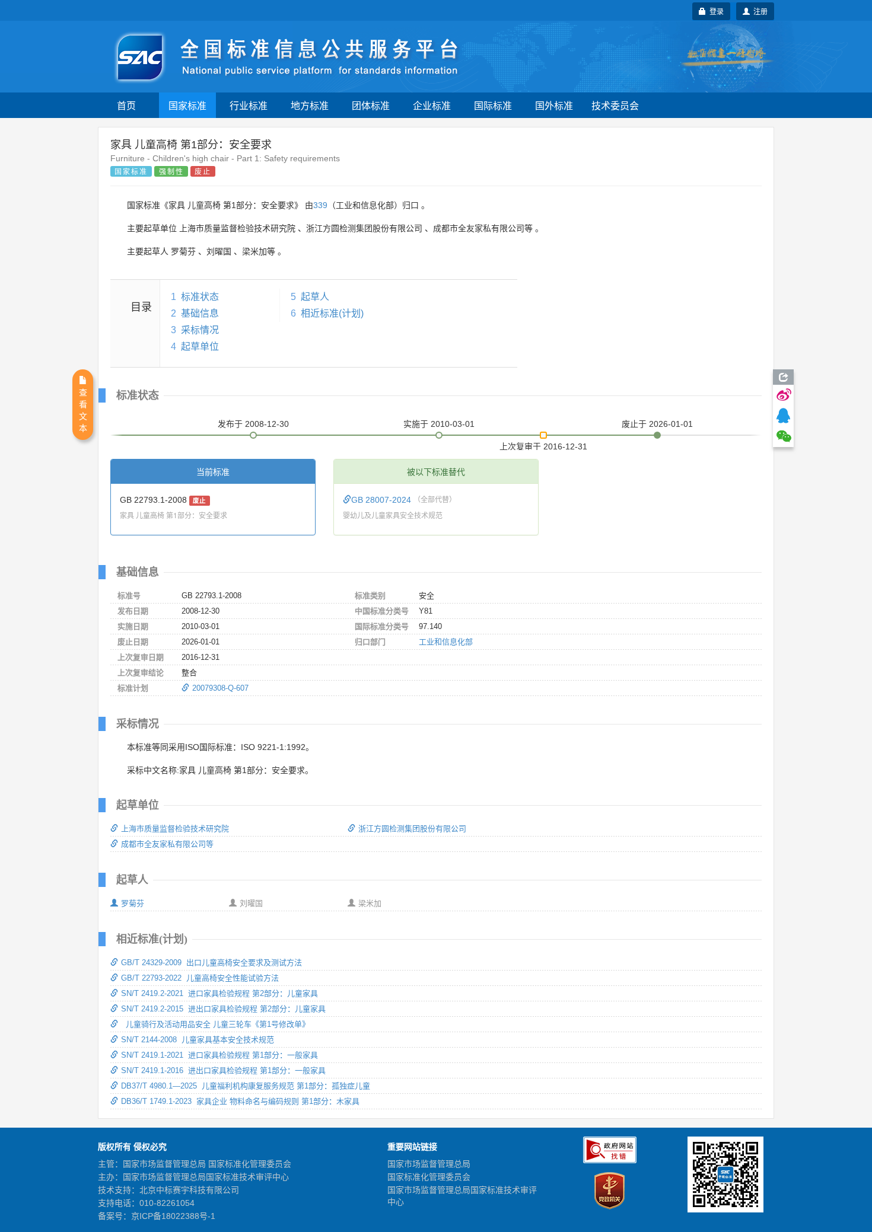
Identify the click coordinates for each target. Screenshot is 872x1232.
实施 (439, 424)
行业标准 (249, 105)
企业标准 (432, 105)
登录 (715, 11)
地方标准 (310, 105)
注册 (759, 11)
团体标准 (371, 105)
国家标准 (187, 105)
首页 (126, 105)
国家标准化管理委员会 (428, 1177)
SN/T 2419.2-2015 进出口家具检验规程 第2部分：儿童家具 (223, 1008)
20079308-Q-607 (220, 688)
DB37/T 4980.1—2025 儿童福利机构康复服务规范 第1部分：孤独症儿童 (245, 1085)
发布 (253, 424)
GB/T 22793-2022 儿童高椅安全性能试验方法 (200, 978)
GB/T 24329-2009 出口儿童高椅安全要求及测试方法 (211, 962)
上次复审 (543, 444)
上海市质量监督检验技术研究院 (175, 828)
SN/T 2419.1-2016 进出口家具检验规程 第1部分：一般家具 (223, 1070)
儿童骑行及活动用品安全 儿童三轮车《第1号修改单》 (215, 1024)
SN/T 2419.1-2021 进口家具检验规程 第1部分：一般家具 (219, 1055)
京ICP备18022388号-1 (173, 1216)
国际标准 (493, 105)
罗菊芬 (132, 903)
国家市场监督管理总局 (428, 1164)
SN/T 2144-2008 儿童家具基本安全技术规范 (197, 1039)
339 (320, 205)
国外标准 (554, 105)
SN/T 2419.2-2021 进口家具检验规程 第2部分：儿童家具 (219, 993)
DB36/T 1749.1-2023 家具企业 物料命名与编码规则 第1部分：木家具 (240, 1101)
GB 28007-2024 (382, 500)
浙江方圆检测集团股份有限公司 (412, 828)
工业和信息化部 (446, 641)
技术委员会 (615, 105)
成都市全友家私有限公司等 (167, 844)
